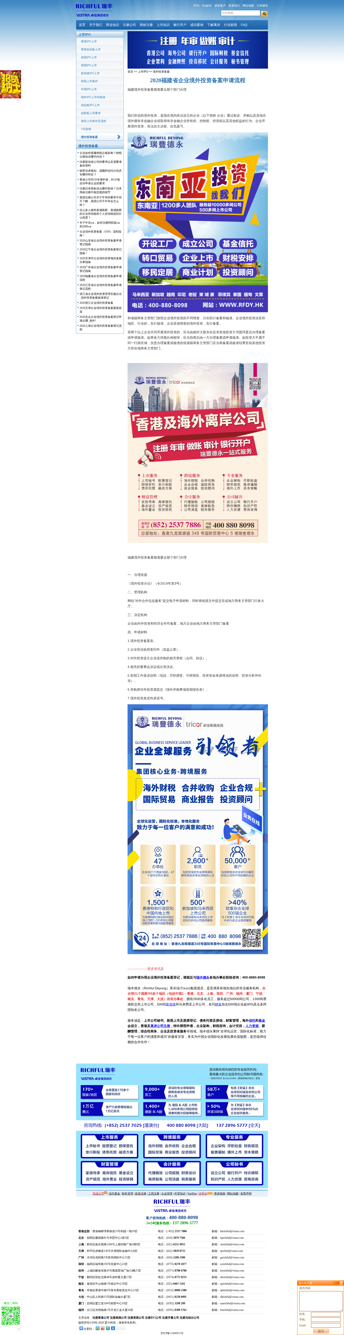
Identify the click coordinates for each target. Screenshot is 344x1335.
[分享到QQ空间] (97, 1328)
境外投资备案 (89, 137)
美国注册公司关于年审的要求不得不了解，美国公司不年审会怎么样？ (101, 201)
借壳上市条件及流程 (93, 121)
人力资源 (252, 1026)
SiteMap (192, 1193)
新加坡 (171, 1004)
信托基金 (114, 1193)
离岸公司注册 (160, 1026)
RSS (196, 5)
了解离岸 (213, 25)
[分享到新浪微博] (102, 1328)
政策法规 (140, 1193)
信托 (252, 1020)
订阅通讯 (262, 5)
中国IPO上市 (89, 89)
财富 (218, 1004)
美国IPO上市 (89, 57)
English (207, 5)
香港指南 (219, 1193)
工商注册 (153, 1193)
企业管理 (166, 1193)
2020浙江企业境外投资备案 (96, 302)
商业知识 (112, 25)
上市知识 (163, 25)
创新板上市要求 (91, 113)
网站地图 (248, 5)
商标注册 (146, 25)
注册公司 (129, 25)
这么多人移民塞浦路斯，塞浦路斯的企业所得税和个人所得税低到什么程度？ (101, 213)
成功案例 (196, 25)
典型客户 (220, 5)
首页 (82, 25)
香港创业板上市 (91, 49)
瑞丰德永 (202, 977)
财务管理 (127, 1193)
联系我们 (234, 5)
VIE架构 (86, 129)
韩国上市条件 (89, 81)
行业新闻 (230, 25)
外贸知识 (180, 1193)
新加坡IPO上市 (90, 73)
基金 (262, 1020)
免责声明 (246, 1193)
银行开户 (180, 25)
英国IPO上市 (89, 65)
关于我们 (95, 25)
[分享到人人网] (112, 1328)
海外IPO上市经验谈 (93, 97)
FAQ (244, 25)
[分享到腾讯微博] (107, 1328)
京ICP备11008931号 (172, 1333)
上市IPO (143, 71)
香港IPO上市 (89, 41)
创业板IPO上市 (90, 105)
